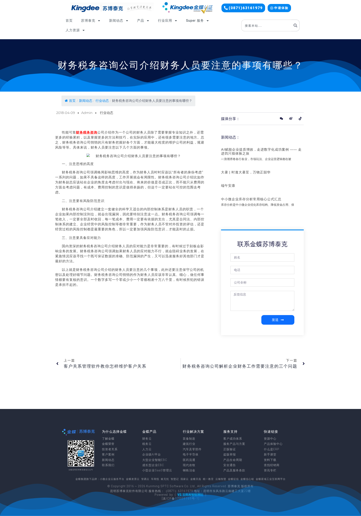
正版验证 (229, 449)
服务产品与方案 (234, 443)
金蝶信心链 (247, 479)
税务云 (147, 443)
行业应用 (165, 21)
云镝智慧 (220, 479)
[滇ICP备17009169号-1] (181, 498)
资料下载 (270, 460)
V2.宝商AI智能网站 (190, 494)
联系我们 (108, 465)
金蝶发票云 (133, 479)
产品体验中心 (273, 443)
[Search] (295, 25)
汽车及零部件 (192, 449)
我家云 (184, 479)
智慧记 (175, 479)
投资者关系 (110, 449)
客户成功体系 (232, 438)
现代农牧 (189, 465)
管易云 (145, 479)
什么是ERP (271, 449)
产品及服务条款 (234, 470)
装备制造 (189, 438)
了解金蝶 (108, 438)
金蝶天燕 (195, 479)
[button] (243, 8)
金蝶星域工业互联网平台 (271, 479)
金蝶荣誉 (108, 443)
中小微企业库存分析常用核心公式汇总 (251, 199)
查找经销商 (272, 465)
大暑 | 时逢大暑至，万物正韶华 (246, 172)
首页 (69, 21)
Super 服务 (195, 21)
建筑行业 (189, 443)
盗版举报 (229, 454)
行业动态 (102, 101)
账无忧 (165, 479)
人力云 (147, 449)
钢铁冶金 (189, 470)
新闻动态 (116, 21)
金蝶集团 (80, 479)
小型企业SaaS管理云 (157, 470)
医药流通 (189, 460)
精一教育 (208, 479)
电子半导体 (190, 454)
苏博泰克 (88, 21)
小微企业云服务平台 (112, 479)
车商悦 (155, 479)
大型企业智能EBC (154, 460)
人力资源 (73, 30)
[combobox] (266, 25)
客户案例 (108, 454)
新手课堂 (270, 454)
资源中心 (270, 438)
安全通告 (229, 465)
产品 (140, 21)
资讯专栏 (270, 470)
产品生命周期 (232, 460)
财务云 (147, 438)
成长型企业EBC (153, 465)
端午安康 (228, 186)
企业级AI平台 (151, 454)
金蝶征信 (233, 479)
